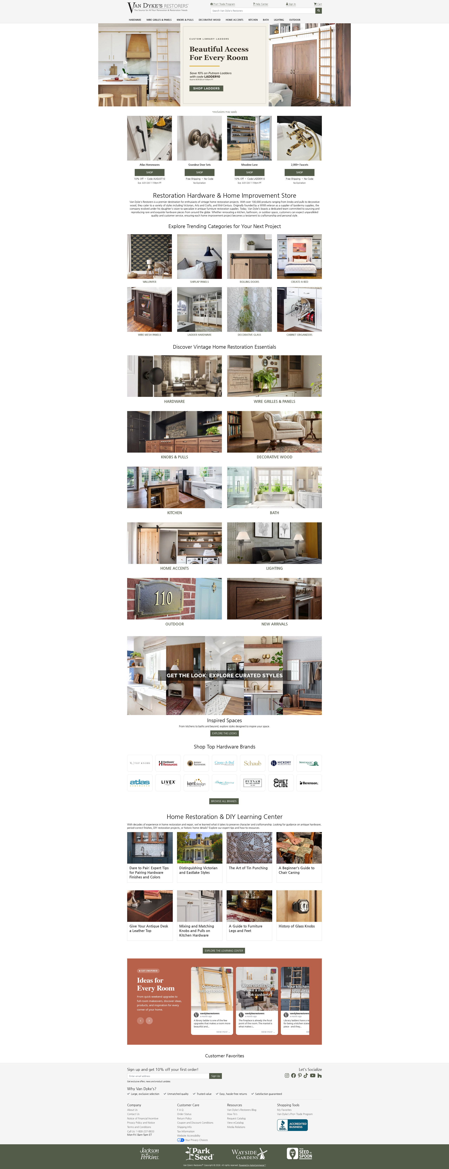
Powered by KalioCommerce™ (252, 1165)
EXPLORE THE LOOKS (224, 733)
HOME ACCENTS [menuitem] (234, 19)
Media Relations (236, 1127)
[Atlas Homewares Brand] (140, 782)
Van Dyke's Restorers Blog (241, 1109)
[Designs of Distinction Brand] (224, 782)
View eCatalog (235, 1122)
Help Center (261, 4)
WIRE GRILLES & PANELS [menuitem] (159, 19)
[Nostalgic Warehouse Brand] (309, 763)
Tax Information (186, 1131)
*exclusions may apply (224, 111)
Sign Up (215, 1076)
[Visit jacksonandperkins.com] (149, 1153)
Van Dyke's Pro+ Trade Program (295, 1114)
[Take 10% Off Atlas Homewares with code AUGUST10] (149, 138)
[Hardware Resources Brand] (168, 763)
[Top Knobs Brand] (140, 763)
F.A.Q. (180, 1109)
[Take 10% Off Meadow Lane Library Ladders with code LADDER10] (249, 138)
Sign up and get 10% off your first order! (163, 1069)
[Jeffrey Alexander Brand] (196, 763)
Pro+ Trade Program (224, 4)
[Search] (318, 11)
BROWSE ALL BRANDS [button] (224, 801)
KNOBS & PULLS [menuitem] (185, 19)
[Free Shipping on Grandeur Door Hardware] (199, 138)
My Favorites (284, 1109)
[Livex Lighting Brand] (168, 782)
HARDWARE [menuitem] (135, 19)
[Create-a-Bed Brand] (224, 763)
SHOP (149, 172)
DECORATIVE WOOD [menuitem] (209, 19)
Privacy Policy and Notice (141, 1122)
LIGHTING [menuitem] (279, 19)
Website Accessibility (188, 1135)
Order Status (184, 1114)
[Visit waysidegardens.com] (249, 1153)
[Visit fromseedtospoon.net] (299, 1153)
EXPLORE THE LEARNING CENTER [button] (224, 950)
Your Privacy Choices (196, 1139)
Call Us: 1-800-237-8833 (140, 1131)
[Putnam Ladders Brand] (252, 782)
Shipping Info (184, 1127)
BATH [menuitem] (266, 19)
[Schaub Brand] (252, 763)
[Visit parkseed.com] (199, 1153)
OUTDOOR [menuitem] (294, 19)
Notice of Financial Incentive (142, 1118)
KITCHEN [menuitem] (253, 19)
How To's (232, 1114)
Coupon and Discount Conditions (195, 1122)
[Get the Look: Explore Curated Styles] (224, 675)
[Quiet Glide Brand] (281, 782)
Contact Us (133, 1114)
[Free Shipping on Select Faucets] (299, 138)
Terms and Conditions (139, 1127)
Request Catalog (236, 1118)
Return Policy (184, 1118)
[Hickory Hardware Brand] (281, 763)
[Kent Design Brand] (196, 782)
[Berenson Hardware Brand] (309, 782)
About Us (132, 1109)
